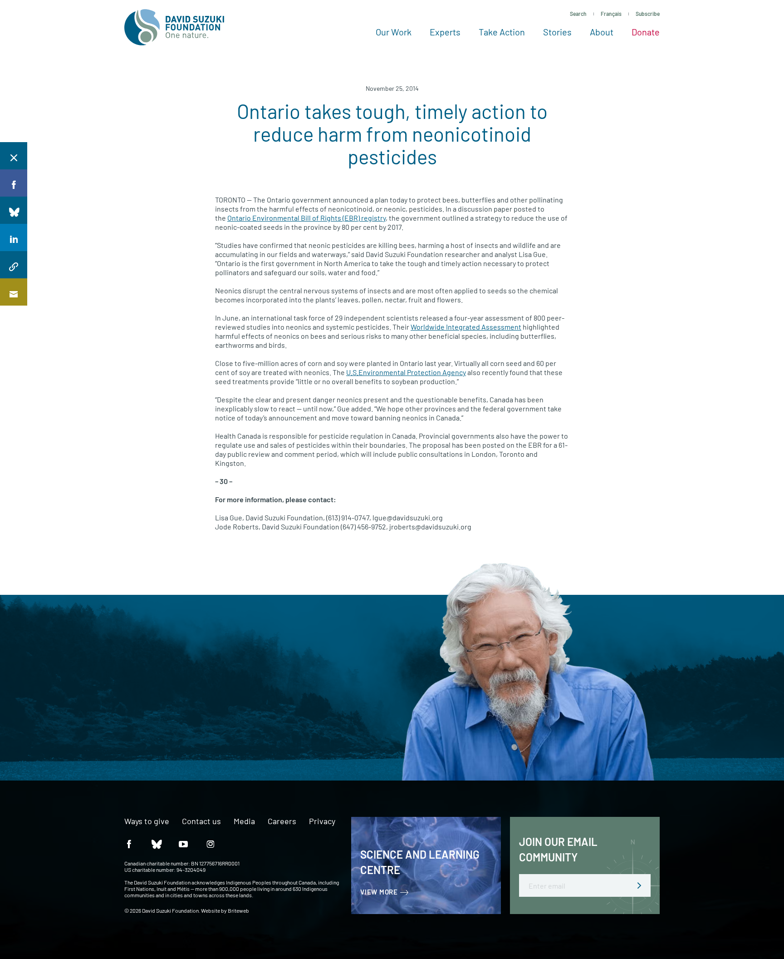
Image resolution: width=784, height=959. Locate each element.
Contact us (201, 821)
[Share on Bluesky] (13, 210)
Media (244, 821)
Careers (282, 821)
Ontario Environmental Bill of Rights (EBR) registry (306, 217)
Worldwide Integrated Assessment (466, 326)
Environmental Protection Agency (406, 372)
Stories (557, 31)
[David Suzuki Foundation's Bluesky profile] (156, 843)
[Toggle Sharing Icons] (13, 155)
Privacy (322, 821)
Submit (639, 885)
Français (611, 13)
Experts (445, 31)
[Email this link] (13, 292)
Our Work (394, 31)
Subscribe (648, 13)
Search (578, 13)
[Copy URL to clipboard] (13, 264)
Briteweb (238, 910)
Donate (646, 31)
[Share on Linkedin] (13, 237)
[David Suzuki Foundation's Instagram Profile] (210, 843)
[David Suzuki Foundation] (174, 27)
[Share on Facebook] (13, 183)
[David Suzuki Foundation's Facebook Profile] (129, 843)
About (601, 31)
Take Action (502, 31)
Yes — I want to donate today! (109, 717)
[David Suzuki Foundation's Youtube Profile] (183, 843)
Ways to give (146, 821)
